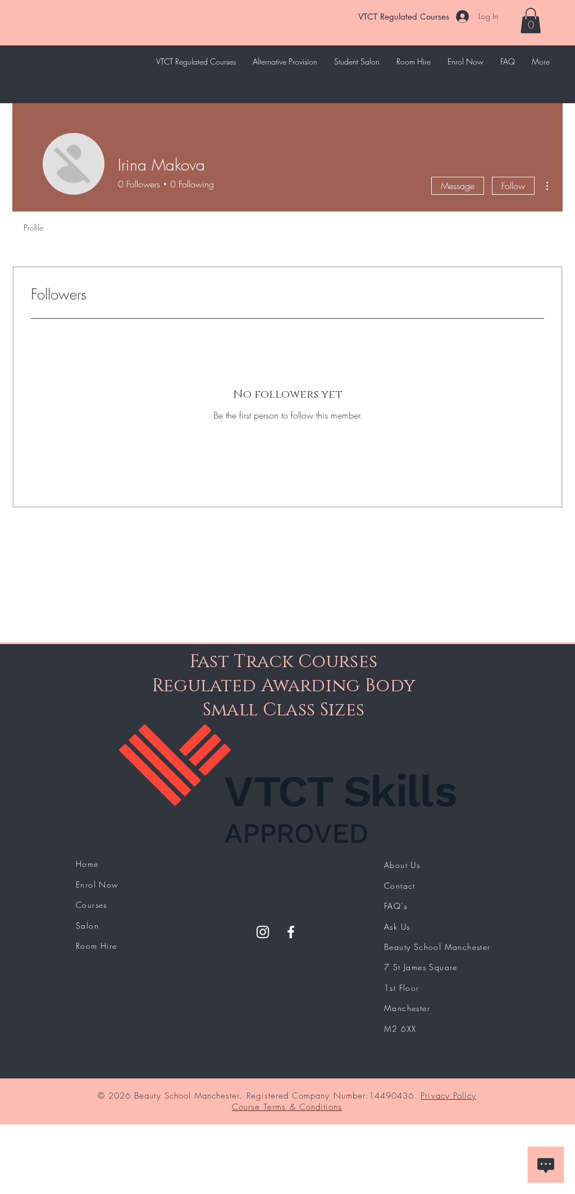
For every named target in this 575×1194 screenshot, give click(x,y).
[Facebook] (290, 932)
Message (457, 186)
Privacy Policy (448, 1095)
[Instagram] (262, 932)
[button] (530, 20)
